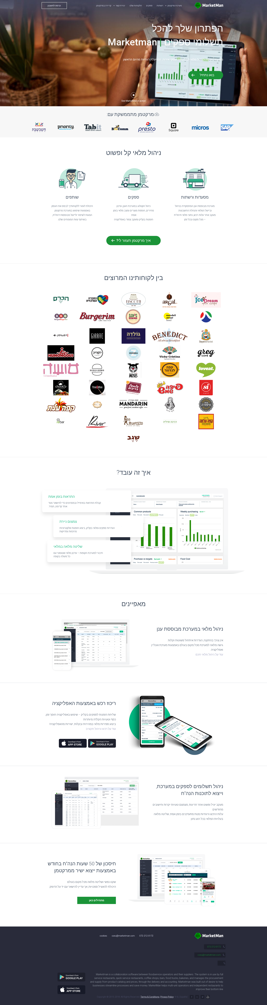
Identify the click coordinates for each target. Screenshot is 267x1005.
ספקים (149, 5)
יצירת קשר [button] (120, 5)
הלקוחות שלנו (135, 5)
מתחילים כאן (96, 900)
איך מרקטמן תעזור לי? (133, 240)
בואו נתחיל (207, 75)
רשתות (160, 5)
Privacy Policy (167, 997)
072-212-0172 (146, 936)
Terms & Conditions (149, 997)
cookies (103, 936)
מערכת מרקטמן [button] (174, 5)
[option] (39, 127)
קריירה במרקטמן (103, 5)
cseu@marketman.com (123, 936)
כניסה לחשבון (54, 5)
